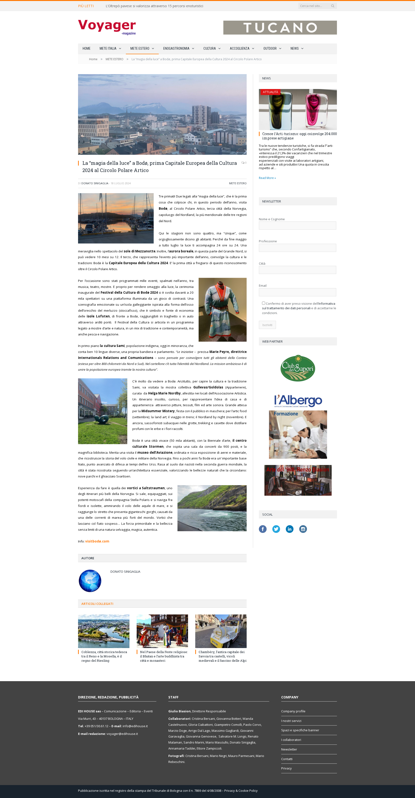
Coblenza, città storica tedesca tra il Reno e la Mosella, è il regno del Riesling (104, 656)
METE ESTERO (139, 48)
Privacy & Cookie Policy (241, 790)
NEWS (295, 48)
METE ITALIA (108, 48)
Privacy (286, 768)
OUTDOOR (270, 48)
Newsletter (289, 749)
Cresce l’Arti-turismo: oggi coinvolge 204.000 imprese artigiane (299, 135)
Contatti (287, 759)
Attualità (270, 92)
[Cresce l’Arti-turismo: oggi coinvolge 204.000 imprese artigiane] (298, 109)
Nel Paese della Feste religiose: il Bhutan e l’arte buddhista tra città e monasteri (164, 656)
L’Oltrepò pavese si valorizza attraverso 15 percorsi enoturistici (154, 6)
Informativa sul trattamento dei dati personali (298, 305)
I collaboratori (291, 740)
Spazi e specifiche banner (300, 730)
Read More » (267, 178)
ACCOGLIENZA (240, 48)
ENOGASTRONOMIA (176, 48)
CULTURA (209, 48)
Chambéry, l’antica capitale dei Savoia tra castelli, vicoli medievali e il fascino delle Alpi (222, 656)
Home (87, 48)
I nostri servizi (291, 721)
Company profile (293, 711)
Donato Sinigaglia (94, 183)
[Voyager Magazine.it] (107, 27)
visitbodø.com (97, 541)
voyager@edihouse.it (122, 734)
